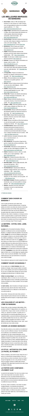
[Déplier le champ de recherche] (26, 3)
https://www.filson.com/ (16, 102)
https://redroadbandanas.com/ (11, 64)
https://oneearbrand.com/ (9, 44)
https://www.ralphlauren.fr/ (10, 145)
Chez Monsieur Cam (10, 178)
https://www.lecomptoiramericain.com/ (12, 28)
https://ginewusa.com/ (23, 123)
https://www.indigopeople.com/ (11, 37)
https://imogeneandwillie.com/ (10, 108)
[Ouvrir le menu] (2, 4)
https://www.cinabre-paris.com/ (11, 92)
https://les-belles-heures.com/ (11, 134)
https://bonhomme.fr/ (8, 49)
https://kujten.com (17, 58)
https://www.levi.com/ (9, 139)
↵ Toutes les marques (6, 193)
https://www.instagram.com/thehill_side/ (13, 150)
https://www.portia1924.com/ (10, 97)
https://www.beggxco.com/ (12, 160)
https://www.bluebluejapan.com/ (11, 166)
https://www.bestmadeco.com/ (18, 183)
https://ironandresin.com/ (18, 113)
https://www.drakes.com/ (9, 155)
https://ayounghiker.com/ (17, 76)
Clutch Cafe (22, 44)
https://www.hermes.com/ (10, 86)
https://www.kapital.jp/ (19, 55)
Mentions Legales (19, 412)
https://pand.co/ (7, 81)
